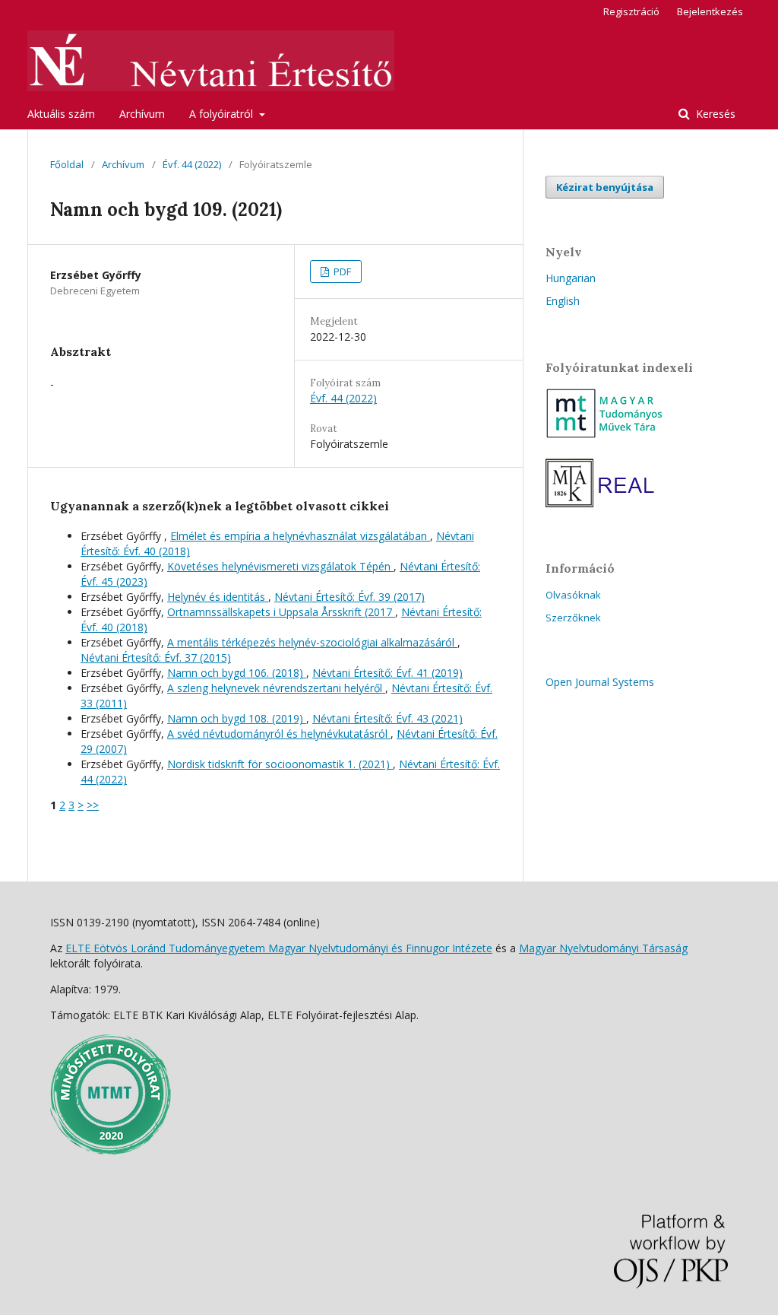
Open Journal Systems (600, 682)
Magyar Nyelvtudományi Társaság (603, 948)
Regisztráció (631, 11)
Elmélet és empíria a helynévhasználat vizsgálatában (300, 536)
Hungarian (571, 278)
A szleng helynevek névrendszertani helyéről (276, 688)
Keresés (714, 113)
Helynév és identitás (217, 596)
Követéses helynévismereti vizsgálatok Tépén (280, 566)
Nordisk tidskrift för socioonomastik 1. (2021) (280, 764)
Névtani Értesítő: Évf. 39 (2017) (349, 596)
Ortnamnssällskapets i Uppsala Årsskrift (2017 (281, 612)
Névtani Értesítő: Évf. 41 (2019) (387, 672)
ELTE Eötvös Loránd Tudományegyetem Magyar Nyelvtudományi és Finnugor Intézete (278, 948)
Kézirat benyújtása (604, 187)
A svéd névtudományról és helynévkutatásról (279, 733)
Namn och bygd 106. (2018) (236, 672)
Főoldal (67, 164)
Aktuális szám (61, 113)
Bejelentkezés (710, 11)
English (563, 301)
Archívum (142, 113)
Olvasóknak (573, 595)
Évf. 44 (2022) (192, 164)
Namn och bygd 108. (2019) (236, 718)
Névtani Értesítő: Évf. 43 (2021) (387, 718)
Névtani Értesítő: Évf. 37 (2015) (156, 657)
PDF (341, 271)
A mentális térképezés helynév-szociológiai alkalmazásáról (312, 642)
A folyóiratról (222, 113)
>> (93, 805)
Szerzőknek (573, 617)
